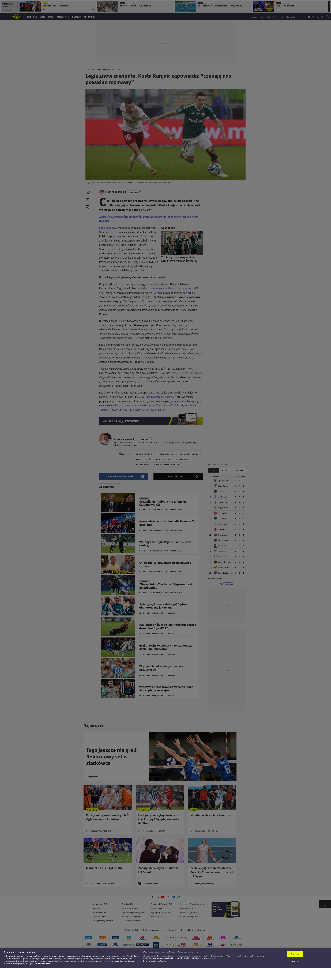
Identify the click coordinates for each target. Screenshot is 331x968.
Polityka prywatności (43, 964)
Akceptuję (295, 954)
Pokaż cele (295, 961)
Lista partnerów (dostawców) (155, 961)
